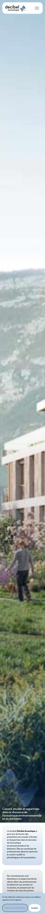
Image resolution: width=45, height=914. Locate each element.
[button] (36, 8)
